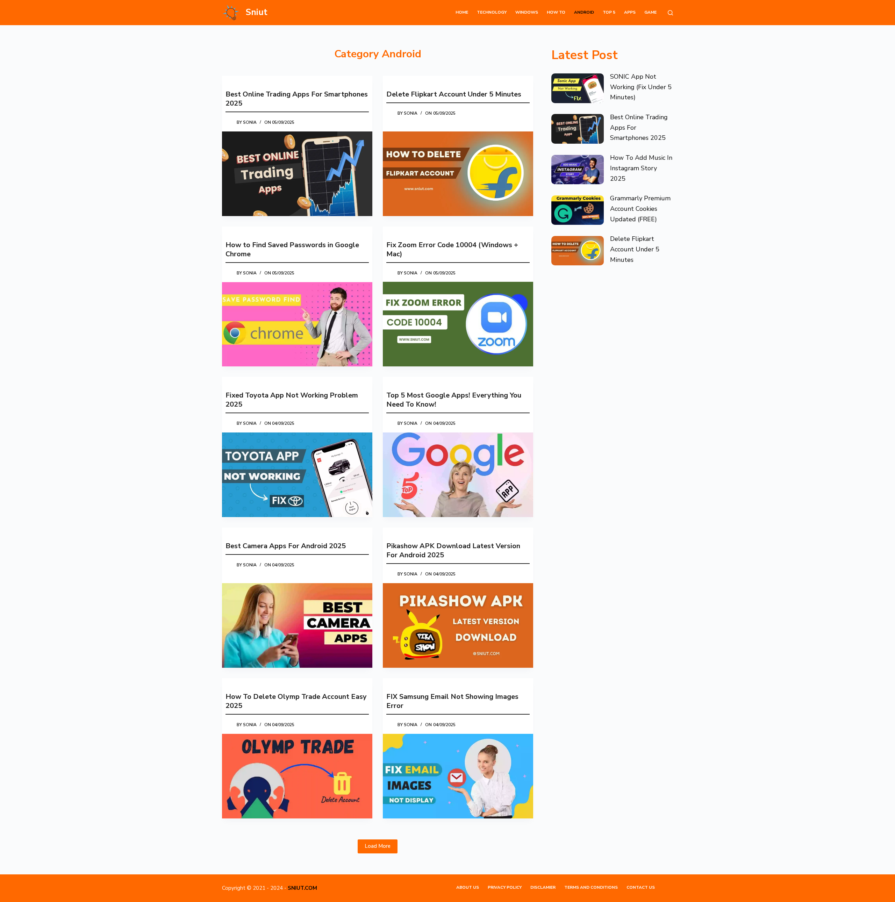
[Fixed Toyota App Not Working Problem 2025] (297, 474)
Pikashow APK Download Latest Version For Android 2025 (453, 550)
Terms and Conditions (591, 887)
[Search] (670, 12)
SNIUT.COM (302, 888)
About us (467, 887)
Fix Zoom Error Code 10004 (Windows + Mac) (452, 249)
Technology (492, 12)
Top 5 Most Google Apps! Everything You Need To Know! (453, 400)
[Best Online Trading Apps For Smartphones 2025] (297, 173)
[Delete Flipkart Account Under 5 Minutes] (458, 173)
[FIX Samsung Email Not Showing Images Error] (458, 776)
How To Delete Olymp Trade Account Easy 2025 (296, 701)
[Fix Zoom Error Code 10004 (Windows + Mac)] (458, 324)
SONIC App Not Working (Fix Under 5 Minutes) (641, 86)
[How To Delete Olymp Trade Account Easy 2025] (297, 776)
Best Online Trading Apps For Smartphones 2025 (296, 99)
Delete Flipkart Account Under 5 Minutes (453, 94)
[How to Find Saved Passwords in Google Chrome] (297, 324)
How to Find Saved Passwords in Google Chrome (292, 249)
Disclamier (543, 887)
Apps (630, 12)
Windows (526, 12)
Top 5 (609, 12)
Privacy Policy (505, 887)
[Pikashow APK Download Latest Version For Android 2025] (458, 625)
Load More (378, 846)
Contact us (640, 887)
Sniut (256, 12)
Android (584, 12)
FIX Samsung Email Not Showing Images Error (452, 701)
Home (462, 12)
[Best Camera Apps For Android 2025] (297, 625)
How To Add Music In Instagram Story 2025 (641, 167)
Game (650, 12)
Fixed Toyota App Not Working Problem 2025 (291, 400)
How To (556, 12)
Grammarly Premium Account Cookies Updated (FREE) (640, 208)
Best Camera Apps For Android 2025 (285, 546)
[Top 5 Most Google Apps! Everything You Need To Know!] (458, 474)
